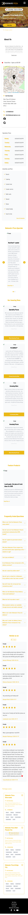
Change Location (8, 30)
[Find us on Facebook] (14, 119)
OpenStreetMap (15, 92)
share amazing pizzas (14, 338)
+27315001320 (9, 111)
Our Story (14, 902)
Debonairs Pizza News (14, 907)
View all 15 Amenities (20, 218)
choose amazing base (14, 376)
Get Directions (9, 96)
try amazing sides (14, 414)
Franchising (14, 904)
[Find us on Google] (14, 123)
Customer (14, 906)
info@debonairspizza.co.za (13, 115)
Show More (14, 329)
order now (10, 285)
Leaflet (9, 92)
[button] (14, 77)
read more (6, 501)
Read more (14, 55)
